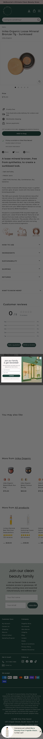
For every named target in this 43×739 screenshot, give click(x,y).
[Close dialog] (40, 358)
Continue (11, 375)
